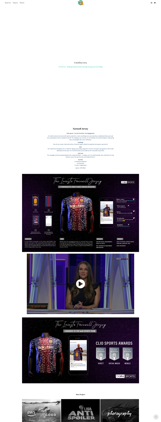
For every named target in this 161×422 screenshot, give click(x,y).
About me (8, 3)
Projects (15, 3)
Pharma (22, 3)
